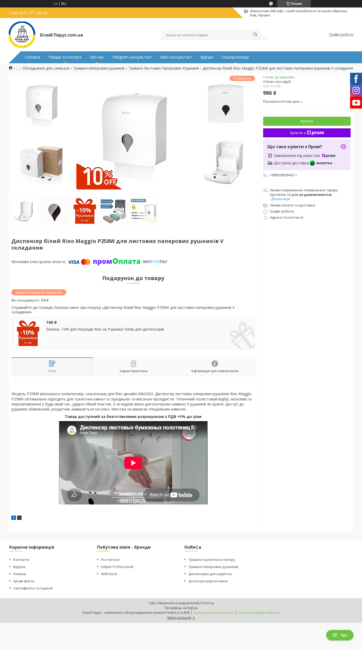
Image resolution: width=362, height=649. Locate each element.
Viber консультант (176, 57)
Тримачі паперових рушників (99, 68)
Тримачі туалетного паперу (211, 559)
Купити (307, 121)
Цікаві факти (23, 581)
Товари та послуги (65, 57)
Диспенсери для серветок (210, 573)
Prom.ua (207, 603)
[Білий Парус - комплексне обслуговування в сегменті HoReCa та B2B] (22, 34)
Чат (344, 635)
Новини (19, 573)
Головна (32, 57)
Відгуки (206, 57)
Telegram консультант (132, 57)
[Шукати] (255, 35)
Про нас (97, 57)
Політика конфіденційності (258, 612)
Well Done (109, 573)
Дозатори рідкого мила (208, 581)
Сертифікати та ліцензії (33, 588)
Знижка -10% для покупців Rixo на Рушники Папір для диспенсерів (105, 329)
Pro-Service (110, 559)
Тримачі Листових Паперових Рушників (164, 68)
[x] (19, 518)
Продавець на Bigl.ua (181, 608)
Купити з (298, 132)
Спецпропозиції (235, 57)
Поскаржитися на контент (213, 612)
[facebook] (13, 518)
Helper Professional (117, 566)
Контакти (21, 559)
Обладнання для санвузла (46, 68)
